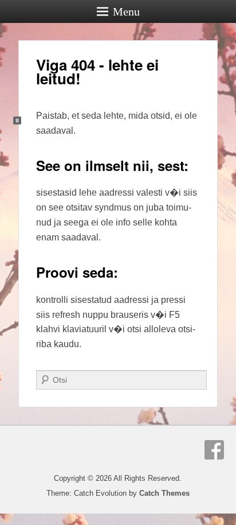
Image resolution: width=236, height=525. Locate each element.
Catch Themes (164, 493)
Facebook (214, 450)
